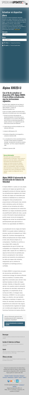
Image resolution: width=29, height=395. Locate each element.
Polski (24, 377)
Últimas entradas (7, 357)
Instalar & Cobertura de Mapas (11, 342)
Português (16, 375)
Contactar (21, 384)
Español (6, 375)
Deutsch (22, 375)
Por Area (12, 43)
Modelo (4, 37)
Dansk (20, 377)
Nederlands (10, 377)
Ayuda (4, 349)
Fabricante (4, 32)
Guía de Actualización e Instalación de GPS (14, 323)
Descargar (5, 334)
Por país (12, 45)
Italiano (16, 377)
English (11, 375)
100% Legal (17, 29)
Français (5, 377)
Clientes (14, 386)
